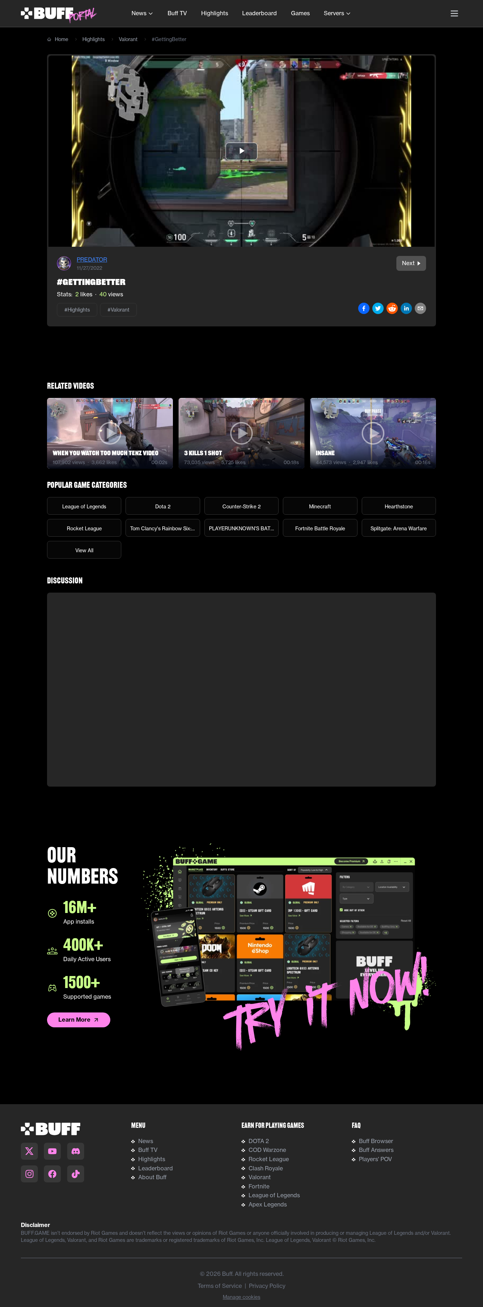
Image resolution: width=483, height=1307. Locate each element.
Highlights (214, 13)
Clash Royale (266, 1168)
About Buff (152, 1177)
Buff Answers (376, 1149)
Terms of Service (220, 1285)
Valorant (128, 39)
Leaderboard (259, 13)
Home (61, 39)
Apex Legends (268, 1204)
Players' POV (375, 1159)
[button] (241, 151)
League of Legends (274, 1195)
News (139, 13)
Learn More (74, 1019)
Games (300, 13)
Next (408, 263)
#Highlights (77, 310)
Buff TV (177, 13)
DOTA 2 (259, 1141)
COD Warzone (267, 1149)
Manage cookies (241, 1297)
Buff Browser (376, 1141)
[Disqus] (241, 689)
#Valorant (118, 310)
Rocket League (269, 1159)
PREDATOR (92, 259)
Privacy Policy (267, 1285)
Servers (334, 13)
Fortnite (259, 1186)
